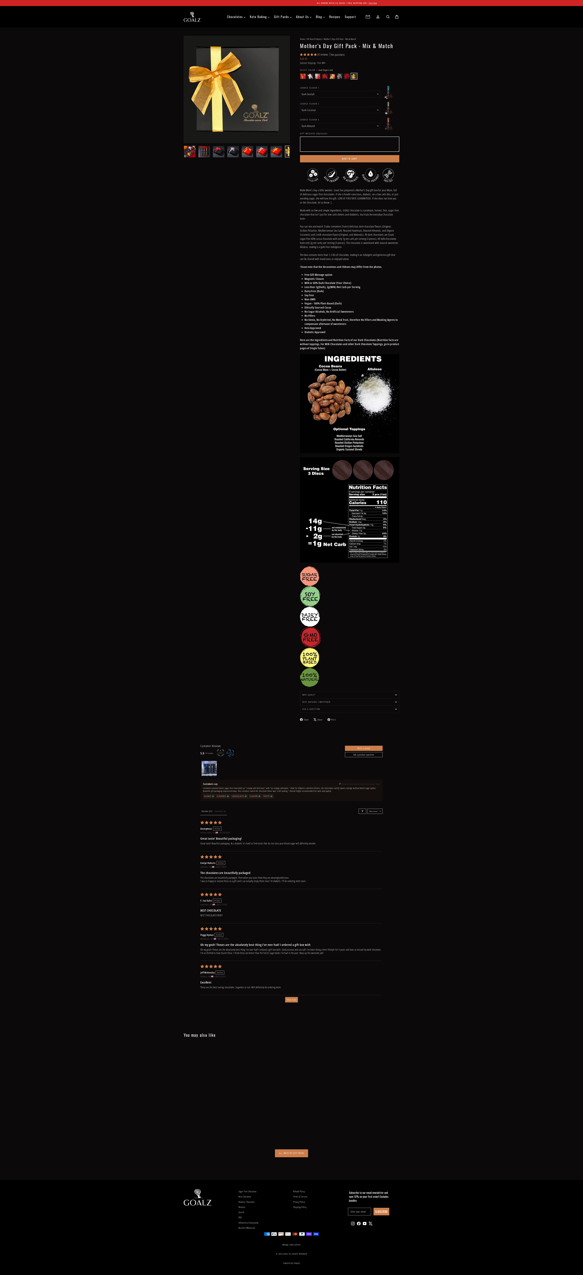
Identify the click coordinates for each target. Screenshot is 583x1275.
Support (350, 16)
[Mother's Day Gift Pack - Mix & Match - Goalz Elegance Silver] (206, 1123)
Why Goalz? (308, 694)
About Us (303, 16)
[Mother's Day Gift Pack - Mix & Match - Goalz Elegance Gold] (214, 1123)
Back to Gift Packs (293, 1153)
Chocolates (235, 16)
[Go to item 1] (209, 768)
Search (241, 1212)
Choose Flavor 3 (309, 119)
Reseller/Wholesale (247, 1227)
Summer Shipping (307, 62)
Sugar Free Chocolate (248, 1191)
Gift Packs (282, 16)
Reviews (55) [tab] (207, 811)
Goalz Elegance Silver (339, 76)
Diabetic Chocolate (247, 1201)
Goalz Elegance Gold (354, 76)
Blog (319, 16)
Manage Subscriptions (291, 1244)
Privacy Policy (299, 1201)
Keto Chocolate (245, 1196)
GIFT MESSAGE (313, 133)
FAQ (240, 1217)
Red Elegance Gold (332, 76)
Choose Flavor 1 (309, 87)
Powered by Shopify (291, 1263)
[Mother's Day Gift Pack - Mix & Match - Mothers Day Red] (198, 1123)
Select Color (316, 70)
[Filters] (362, 811)
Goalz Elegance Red (347, 76)
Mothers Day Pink (310, 76)
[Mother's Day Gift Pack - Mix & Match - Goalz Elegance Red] (210, 1123)
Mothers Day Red (325, 76)
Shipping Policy (300, 1207)
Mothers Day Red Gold (303, 76)
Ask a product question (363, 754)
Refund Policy (299, 1191)
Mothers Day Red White (318, 76)
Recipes (334, 16)
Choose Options (209, 1101)
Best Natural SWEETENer (316, 701)
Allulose (242, 1207)
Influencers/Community (249, 1222)
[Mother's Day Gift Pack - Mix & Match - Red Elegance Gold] (202, 1123)
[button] (308, 54)
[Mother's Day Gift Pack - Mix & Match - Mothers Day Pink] (189, 1123)
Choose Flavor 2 (309, 103)
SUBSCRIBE (381, 1211)
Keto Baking (259, 16)
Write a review (363, 748)
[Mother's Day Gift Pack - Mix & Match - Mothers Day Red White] (194, 1123)
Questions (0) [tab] (220, 811)
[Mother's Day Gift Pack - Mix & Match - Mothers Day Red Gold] (185, 1123)
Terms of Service (300, 1196)
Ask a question (311, 709)
